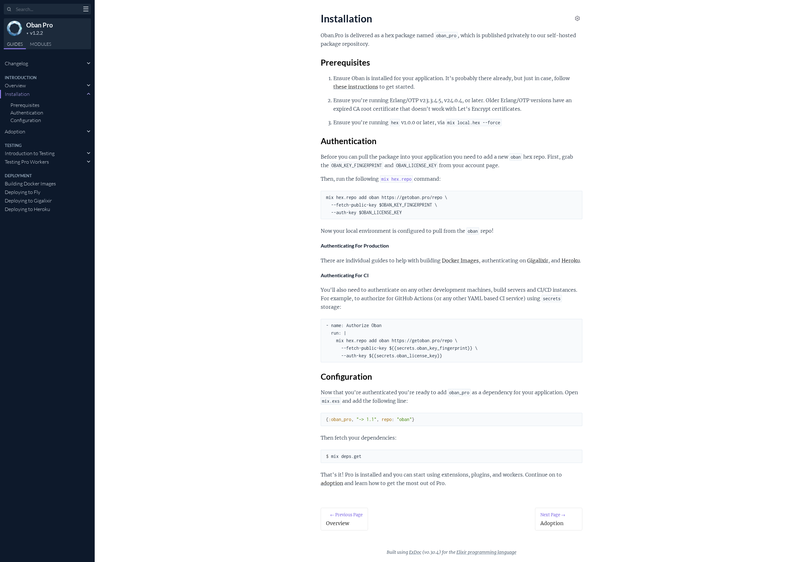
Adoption (15, 131)
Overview (15, 85)
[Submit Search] (9, 9)
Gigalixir (537, 260)
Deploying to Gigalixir (28, 200)
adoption (332, 483)
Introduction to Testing (30, 153)
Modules (40, 44)
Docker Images (460, 260)
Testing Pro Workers (27, 162)
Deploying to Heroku (27, 209)
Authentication (26, 112)
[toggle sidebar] (85, 10)
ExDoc (415, 552)
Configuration (25, 120)
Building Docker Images (30, 183)
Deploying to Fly (22, 192)
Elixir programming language (486, 552)
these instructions (355, 87)
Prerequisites (24, 105)
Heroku (570, 260)
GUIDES (15, 44)
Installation (17, 94)
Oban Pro (39, 25)
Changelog (16, 63)
